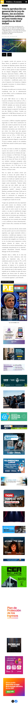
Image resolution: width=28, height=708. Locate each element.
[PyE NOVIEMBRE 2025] (14, 320)
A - (9, 54)
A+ (4, 54)
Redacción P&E (14, 36)
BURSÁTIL (5, 5)
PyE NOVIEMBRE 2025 (14, 322)
